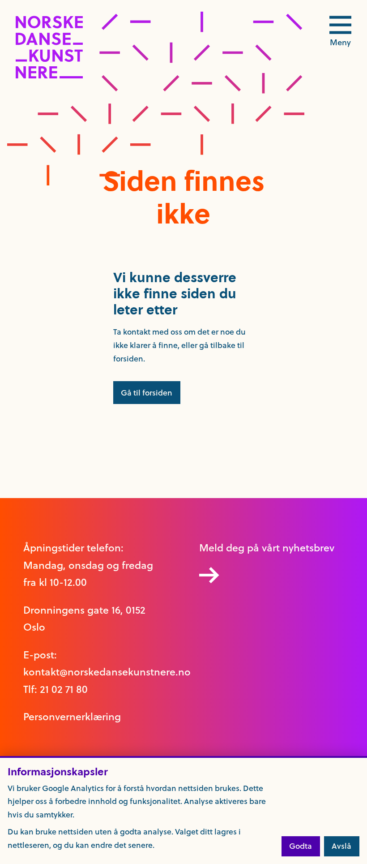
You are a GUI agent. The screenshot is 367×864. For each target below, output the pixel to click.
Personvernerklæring (72, 716)
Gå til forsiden (146, 392)
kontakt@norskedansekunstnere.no (107, 672)
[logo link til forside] (49, 76)
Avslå (341, 846)
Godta (300, 846)
